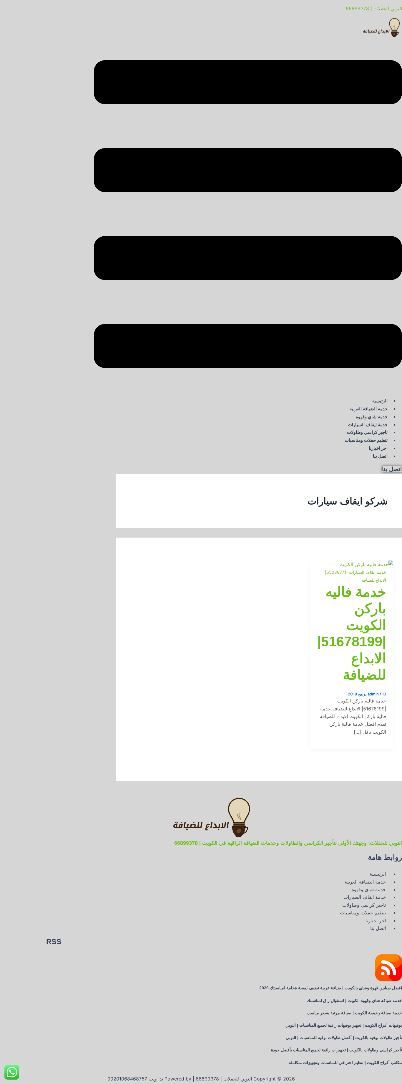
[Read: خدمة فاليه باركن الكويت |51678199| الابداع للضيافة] (366, 564)
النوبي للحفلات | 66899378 (374, 8)
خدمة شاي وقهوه (372, 416)
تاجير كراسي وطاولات (367, 432)
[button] (248, 215)
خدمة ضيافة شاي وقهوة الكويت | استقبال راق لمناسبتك (354, 1000)
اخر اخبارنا (378, 448)
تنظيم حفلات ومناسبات (366, 440)
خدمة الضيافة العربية (369, 408)
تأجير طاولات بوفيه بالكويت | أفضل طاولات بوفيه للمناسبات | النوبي (344, 1037)
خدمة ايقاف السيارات (368, 424)
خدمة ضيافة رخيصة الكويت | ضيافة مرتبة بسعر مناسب (354, 1013)
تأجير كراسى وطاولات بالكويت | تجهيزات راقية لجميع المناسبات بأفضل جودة (336, 1050)
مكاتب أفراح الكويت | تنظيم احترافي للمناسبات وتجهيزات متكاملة (345, 1062)
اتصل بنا (380, 456)
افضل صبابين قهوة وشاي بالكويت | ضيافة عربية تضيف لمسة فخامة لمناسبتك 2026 (330, 988)
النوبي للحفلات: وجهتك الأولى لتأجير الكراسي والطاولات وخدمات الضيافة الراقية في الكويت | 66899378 (288, 843)
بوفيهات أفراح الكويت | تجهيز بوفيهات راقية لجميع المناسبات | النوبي (343, 1025)
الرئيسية (380, 400)
